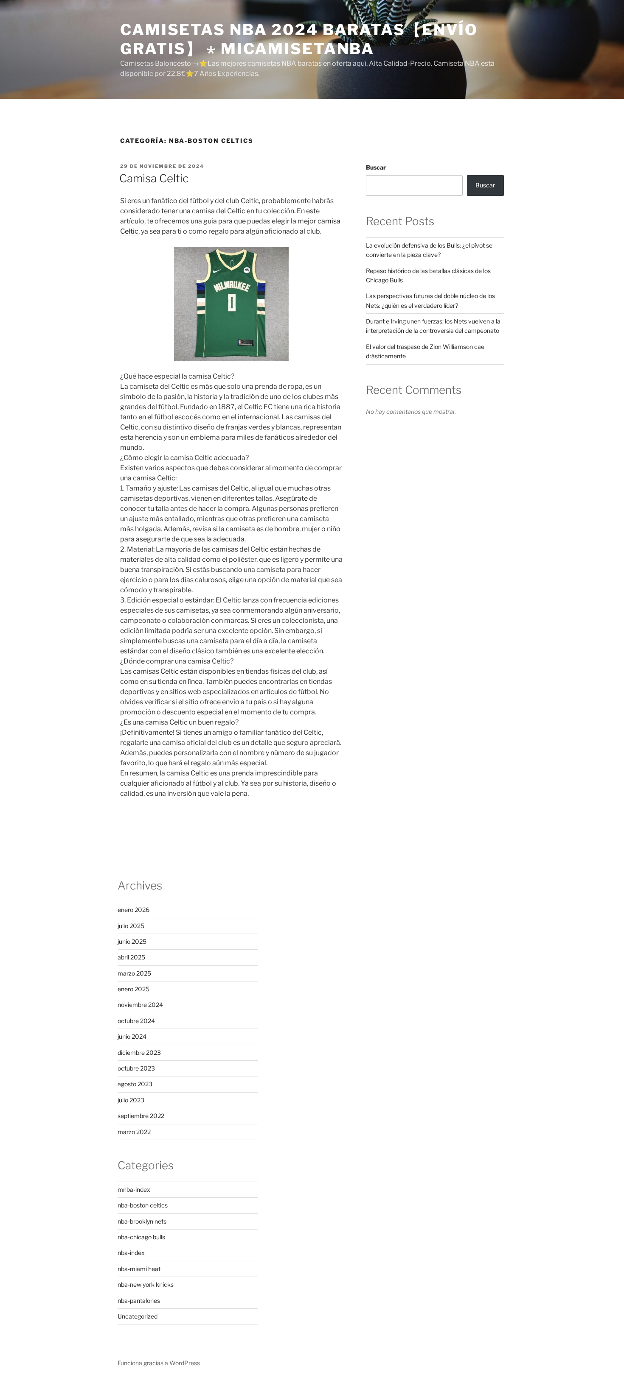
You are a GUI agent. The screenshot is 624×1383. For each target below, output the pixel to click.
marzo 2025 (134, 973)
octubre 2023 (136, 1068)
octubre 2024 (136, 1020)
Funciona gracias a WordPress (159, 1362)
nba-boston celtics (143, 1205)
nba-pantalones (139, 1300)
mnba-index (134, 1189)
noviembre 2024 (140, 1004)
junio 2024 (132, 1036)
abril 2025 (131, 957)
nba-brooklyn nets (142, 1221)
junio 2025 (132, 941)
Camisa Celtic (153, 178)
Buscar (376, 167)
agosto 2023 (135, 1083)
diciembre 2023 (139, 1052)
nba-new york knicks (146, 1284)
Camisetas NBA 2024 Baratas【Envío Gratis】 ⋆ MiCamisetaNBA (299, 39)
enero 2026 (133, 909)
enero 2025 (133, 989)
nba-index (131, 1252)
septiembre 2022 (141, 1115)
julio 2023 (131, 1100)
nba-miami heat (139, 1268)
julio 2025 (131, 925)
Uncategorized (137, 1316)
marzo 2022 (134, 1131)
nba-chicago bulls (141, 1237)
